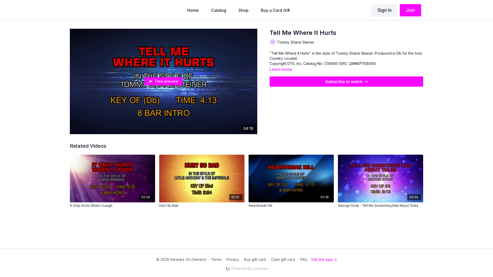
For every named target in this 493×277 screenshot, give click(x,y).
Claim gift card (283, 259)
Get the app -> (324, 259)
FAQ (303, 259)
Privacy (232, 259)
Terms (216, 259)
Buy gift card (255, 259)
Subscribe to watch (343, 81)
